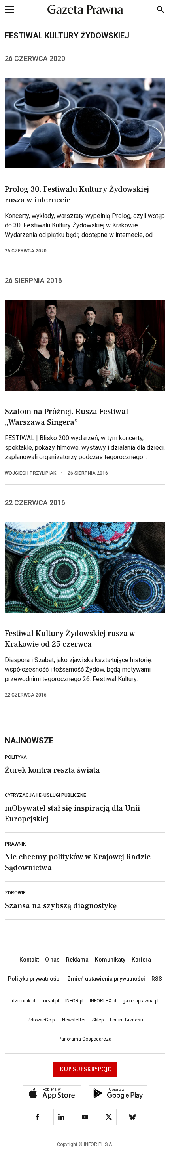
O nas (52, 960)
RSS (156, 979)
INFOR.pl (74, 1001)
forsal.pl (50, 1001)
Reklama (77, 960)
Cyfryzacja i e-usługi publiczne (45, 795)
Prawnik (15, 844)
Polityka (16, 757)
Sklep (98, 1020)
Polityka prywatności (34, 979)
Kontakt (29, 960)
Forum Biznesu (126, 1020)
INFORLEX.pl (103, 1001)
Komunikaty (110, 960)
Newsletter (74, 1020)
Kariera (141, 960)
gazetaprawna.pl (141, 1001)
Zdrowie (15, 892)
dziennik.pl (23, 1001)
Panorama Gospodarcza (85, 1039)
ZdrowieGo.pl (41, 1020)
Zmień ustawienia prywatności (106, 979)
